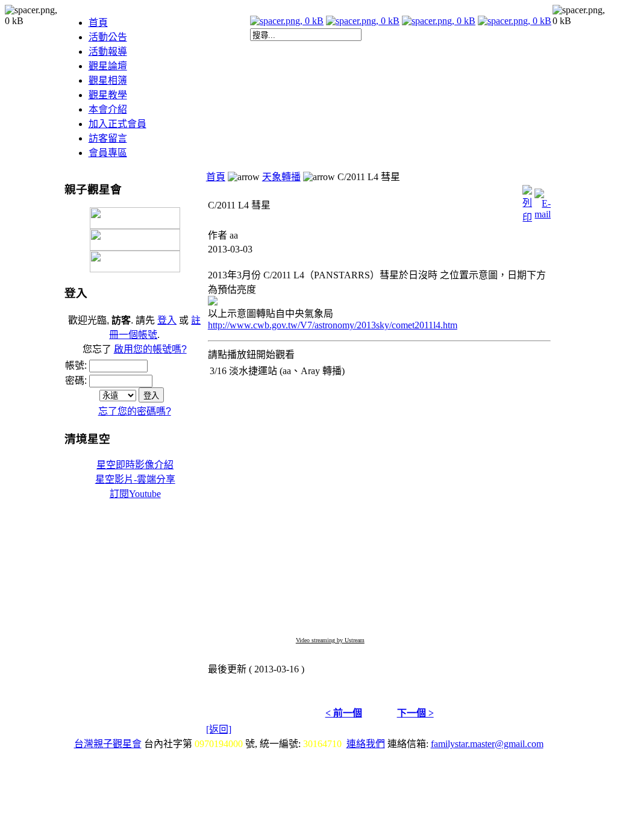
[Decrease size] (362, 21)
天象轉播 (281, 177)
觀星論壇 (108, 66)
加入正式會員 (117, 124)
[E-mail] (542, 201)
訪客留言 (108, 138)
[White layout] (287, 21)
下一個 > (415, 713)
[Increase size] (438, 21)
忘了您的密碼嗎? (134, 411)
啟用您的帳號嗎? (150, 349)
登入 (167, 320)
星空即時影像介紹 (135, 465)
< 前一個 (343, 713)
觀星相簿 (108, 80)
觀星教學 (108, 95)
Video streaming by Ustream (330, 640)
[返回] (218, 729)
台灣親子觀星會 (108, 744)
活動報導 (108, 51)
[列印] (527, 201)
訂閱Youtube (135, 494)
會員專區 (108, 153)
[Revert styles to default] (514, 21)
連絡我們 (365, 744)
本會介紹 (108, 109)
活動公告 (108, 37)
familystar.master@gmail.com (487, 744)
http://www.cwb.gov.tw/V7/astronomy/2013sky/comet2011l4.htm (332, 325)
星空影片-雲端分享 (135, 479)
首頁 (98, 22)
